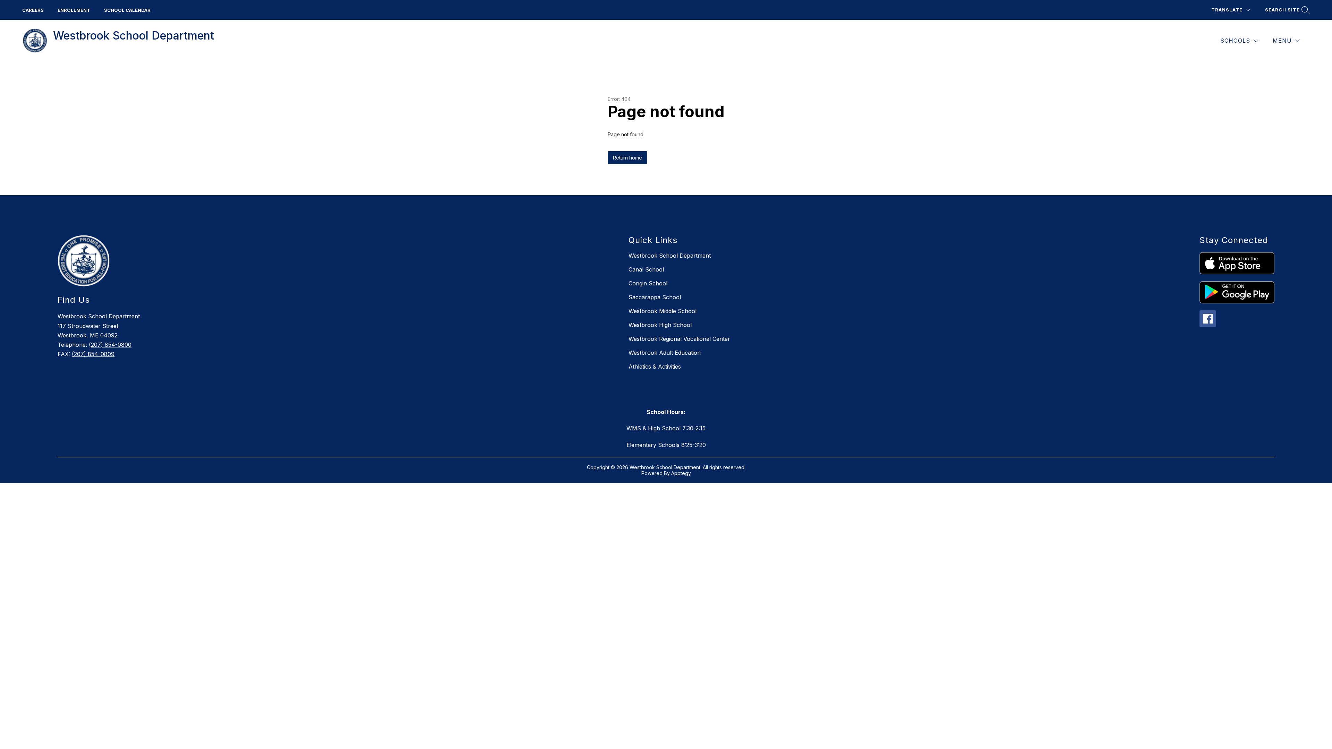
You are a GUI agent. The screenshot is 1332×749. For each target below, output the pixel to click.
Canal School (646, 269)
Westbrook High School (660, 324)
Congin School (648, 283)
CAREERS (33, 10)
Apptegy (681, 473)
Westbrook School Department (670, 255)
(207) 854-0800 (110, 344)
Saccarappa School (655, 297)
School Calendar (127, 10)
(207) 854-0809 (93, 354)
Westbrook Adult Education (665, 352)
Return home (627, 158)
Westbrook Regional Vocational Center (679, 338)
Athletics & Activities (655, 366)
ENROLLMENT (74, 10)
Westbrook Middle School (663, 311)
